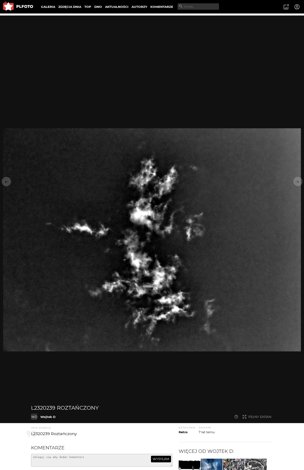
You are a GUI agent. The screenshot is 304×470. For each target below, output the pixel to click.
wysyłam (161, 459)
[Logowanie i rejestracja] (297, 7)
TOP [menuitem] (87, 7)
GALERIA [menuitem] (48, 7)
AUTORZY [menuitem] (139, 7)
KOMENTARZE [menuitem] (161, 7)
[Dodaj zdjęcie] (286, 7)
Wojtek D (47, 417)
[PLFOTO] (18, 6)
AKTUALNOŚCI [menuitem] (116, 7)
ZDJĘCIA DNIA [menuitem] (69, 7)
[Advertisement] (152, 44)
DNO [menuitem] (98, 7)
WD (34, 417)
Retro (183, 432)
